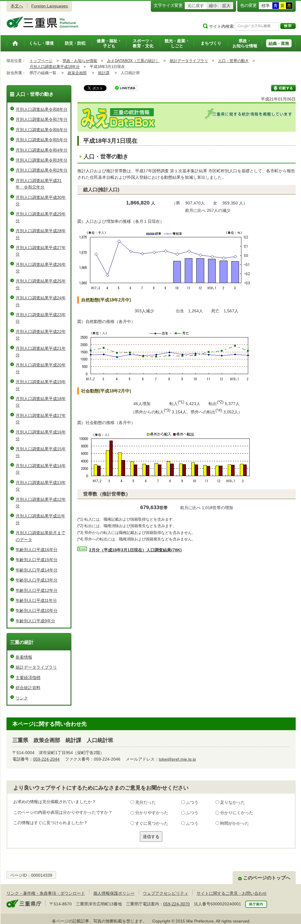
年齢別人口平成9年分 (35, 620)
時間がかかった (234, 823)
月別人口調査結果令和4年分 (42, 150)
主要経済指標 (28, 677)
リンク (22, 698)
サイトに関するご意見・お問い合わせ (232, 893)
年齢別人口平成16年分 (37, 549)
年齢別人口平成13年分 (37, 580)
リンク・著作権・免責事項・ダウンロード (45, 893)
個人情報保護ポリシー (114, 893)
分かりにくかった (236, 812)
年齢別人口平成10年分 (37, 610)
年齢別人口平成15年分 (37, 559)
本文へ (17, 6)
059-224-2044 (46, 759)
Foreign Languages (49, 6)
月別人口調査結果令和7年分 (42, 119)
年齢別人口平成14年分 (37, 570)
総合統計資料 (28, 687)
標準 (265, 5)
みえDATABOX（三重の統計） (133, 61)
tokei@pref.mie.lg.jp (177, 759)
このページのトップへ (266, 877)
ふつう (192, 802)
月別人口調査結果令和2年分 (42, 170)
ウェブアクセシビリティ (165, 893)
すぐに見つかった (151, 823)
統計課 (103, 73)
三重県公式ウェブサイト (42, 22)
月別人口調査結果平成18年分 (55, 66)
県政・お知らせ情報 (80, 61)
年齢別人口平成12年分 (37, 590)
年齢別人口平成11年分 (36, 600)
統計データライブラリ (189, 61)
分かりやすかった (151, 812)
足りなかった (232, 802)
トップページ (41, 61)
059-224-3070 (176, 904)
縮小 (213, 5)
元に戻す (195, 5)
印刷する (283, 88)
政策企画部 (77, 73)
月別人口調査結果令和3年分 (42, 160)
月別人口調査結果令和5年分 (42, 139)
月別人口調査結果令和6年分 (42, 129)
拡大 (226, 5)
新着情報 (24, 657)
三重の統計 (22, 642)
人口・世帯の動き (233, 61)
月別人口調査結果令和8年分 (42, 109)
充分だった (145, 802)
